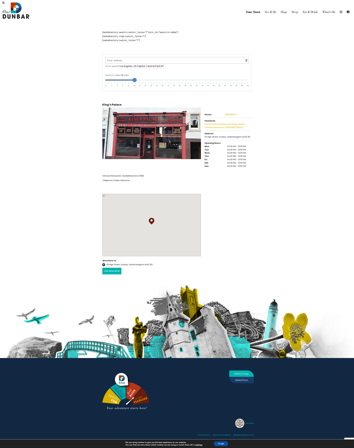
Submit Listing (241, 373)
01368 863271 (230, 114)
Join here (249, 423)
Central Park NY (155, 66)
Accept (221, 443)
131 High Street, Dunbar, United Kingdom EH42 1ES (129, 264)
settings (198, 445)
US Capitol (139, 66)
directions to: (109, 260)
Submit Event (241, 380)
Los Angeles (126, 66)
